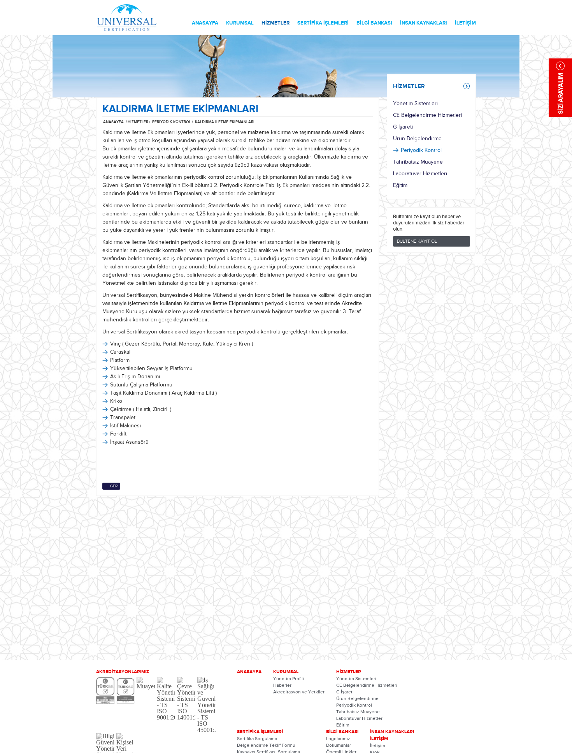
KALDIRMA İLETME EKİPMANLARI (224, 122)
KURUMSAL (240, 23)
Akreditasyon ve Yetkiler (299, 692)
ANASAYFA (205, 23)
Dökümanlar (338, 745)
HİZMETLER (275, 23)
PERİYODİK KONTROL (171, 122)
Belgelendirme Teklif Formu (266, 745)
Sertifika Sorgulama (257, 738)
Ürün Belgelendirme (417, 139)
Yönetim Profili (288, 678)
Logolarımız (338, 738)
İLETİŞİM (465, 23)
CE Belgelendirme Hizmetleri (427, 115)
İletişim (377, 745)
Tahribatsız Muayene (418, 162)
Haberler (282, 685)
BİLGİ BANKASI (374, 23)
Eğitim (400, 185)
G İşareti (403, 127)
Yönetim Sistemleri (415, 104)
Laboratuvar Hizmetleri (420, 174)
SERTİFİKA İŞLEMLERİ (323, 23)
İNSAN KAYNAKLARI (423, 23)
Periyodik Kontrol (421, 150)
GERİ (114, 486)
